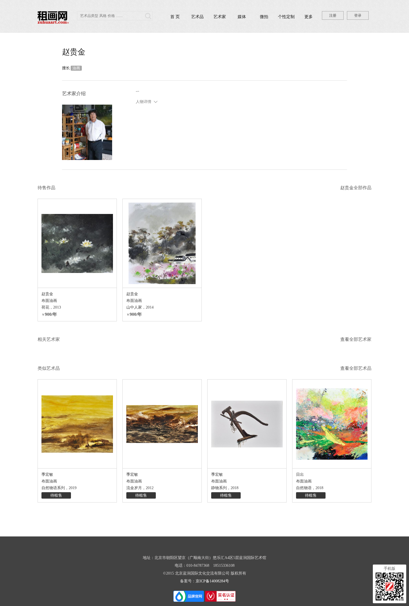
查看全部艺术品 (355, 368)
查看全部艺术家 (355, 339)
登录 (357, 15)
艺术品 (197, 16)
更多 (308, 16)
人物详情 (143, 102)
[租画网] (53, 22)
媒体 (242, 16)
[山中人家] (162, 243)
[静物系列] (247, 424)
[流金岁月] (162, 424)
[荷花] (77, 243)
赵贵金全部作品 (355, 187)
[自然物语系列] (77, 424)
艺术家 (219, 16)
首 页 (175, 16)
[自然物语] (332, 424)
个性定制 (286, 16)
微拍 (264, 16)
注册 (332, 15)
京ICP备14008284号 (212, 581)
